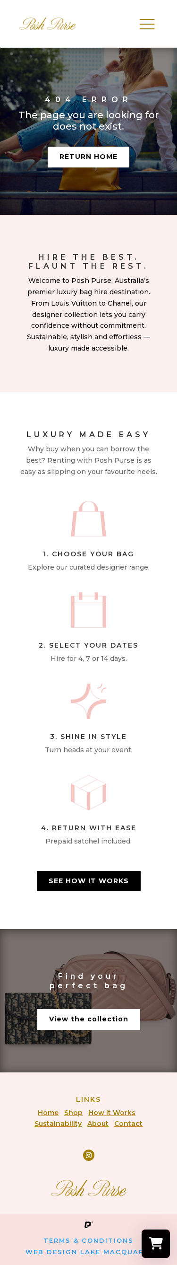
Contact (128, 1123)
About (98, 1123)
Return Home (88, 156)
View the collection (88, 1019)
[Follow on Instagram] (88, 1155)
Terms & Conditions (88, 1240)
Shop (73, 1112)
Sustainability (58, 1123)
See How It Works (89, 881)
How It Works (111, 1112)
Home (48, 1112)
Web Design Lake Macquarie (88, 1252)
